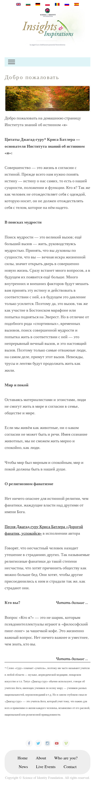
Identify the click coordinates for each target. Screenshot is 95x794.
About (41, 758)
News (23, 766)
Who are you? (65, 758)
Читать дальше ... (72, 602)
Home (23, 758)
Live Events (46, 766)
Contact (70, 766)
